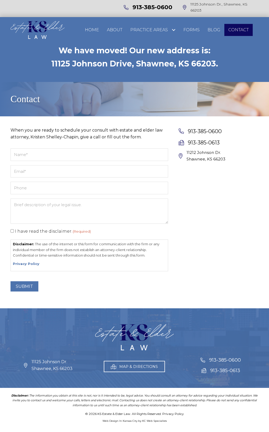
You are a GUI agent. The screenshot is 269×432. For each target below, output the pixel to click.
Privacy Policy (26, 264)
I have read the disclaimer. (53, 231)
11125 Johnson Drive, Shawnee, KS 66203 (133, 64)
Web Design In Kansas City (119, 421)
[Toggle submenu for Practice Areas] (173, 30)
